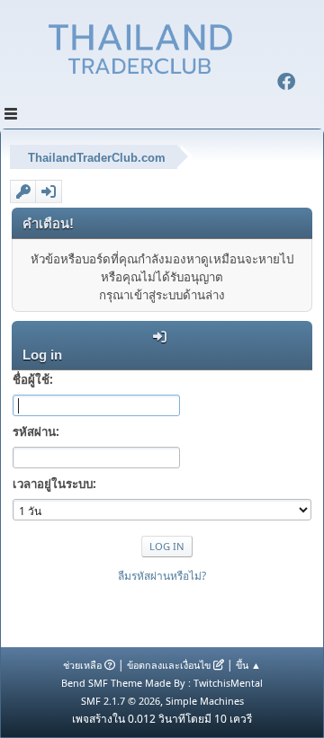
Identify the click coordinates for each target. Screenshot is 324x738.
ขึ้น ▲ (248, 664)
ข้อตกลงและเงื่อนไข (169, 664)
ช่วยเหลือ (82, 664)
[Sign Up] (23, 191)
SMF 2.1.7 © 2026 (120, 700)
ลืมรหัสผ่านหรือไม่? (162, 575)
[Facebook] (286, 83)
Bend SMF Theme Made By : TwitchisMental (162, 682)
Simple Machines (205, 700)
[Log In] (48, 191)
